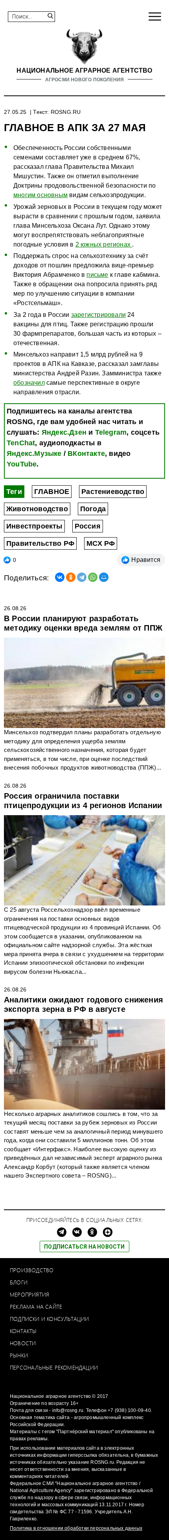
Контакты (23, 1331)
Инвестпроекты (34, 526)
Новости (23, 1343)
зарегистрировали (98, 314)
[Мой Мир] (103, 577)
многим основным (40, 195)
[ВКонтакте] (59, 577)
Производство (31, 1270)
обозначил (29, 382)
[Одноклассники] (70, 577)
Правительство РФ (40, 543)
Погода (93, 509)
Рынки (19, 1355)
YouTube (22, 464)
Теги (14, 492)
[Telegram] (81, 577)
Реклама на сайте (36, 1306)
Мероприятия (29, 1294)
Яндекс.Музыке (34, 453)
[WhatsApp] (92, 577)
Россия (88, 526)
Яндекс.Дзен (64, 432)
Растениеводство (112, 492)
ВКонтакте (86, 453)
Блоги (19, 1282)
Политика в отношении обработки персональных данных (76, 1528)
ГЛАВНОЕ (51, 492)
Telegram (111, 432)
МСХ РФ (100, 543)
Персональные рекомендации (54, 1367)
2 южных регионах (103, 244)
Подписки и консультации (49, 1318)
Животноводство (37, 509)
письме (97, 274)
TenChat (21, 443)
